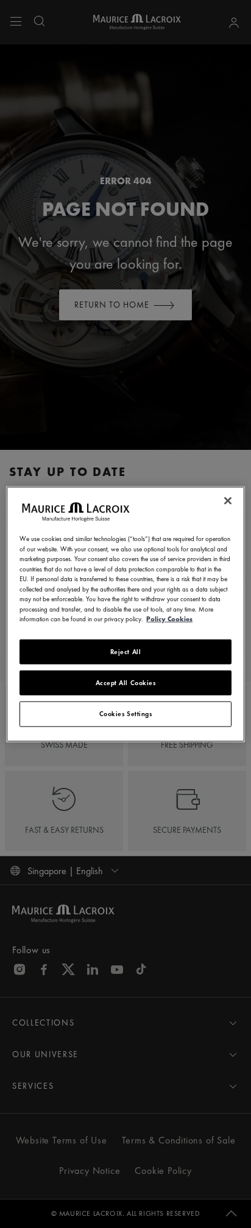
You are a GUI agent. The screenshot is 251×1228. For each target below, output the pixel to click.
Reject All (125, 651)
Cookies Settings (125, 713)
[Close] (227, 501)
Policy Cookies (169, 619)
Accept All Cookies (126, 682)
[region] (125, 614)
